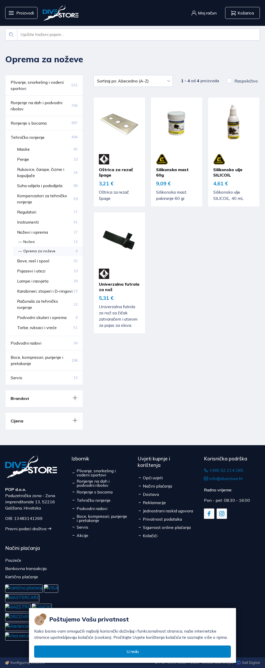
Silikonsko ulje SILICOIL (227, 172)
